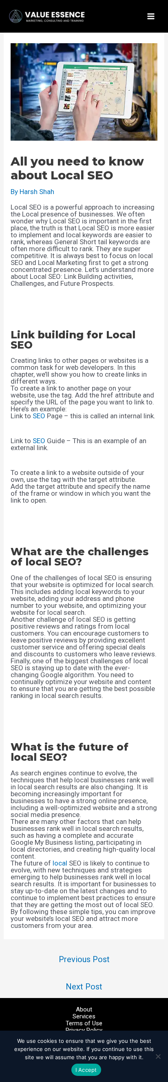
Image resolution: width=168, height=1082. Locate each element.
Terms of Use (84, 1023)
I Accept (86, 1070)
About (84, 1009)
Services (84, 1016)
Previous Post (84, 959)
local (60, 863)
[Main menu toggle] (151, 16)
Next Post (84, 986)
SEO (39, 416)
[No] (158, 1056)
